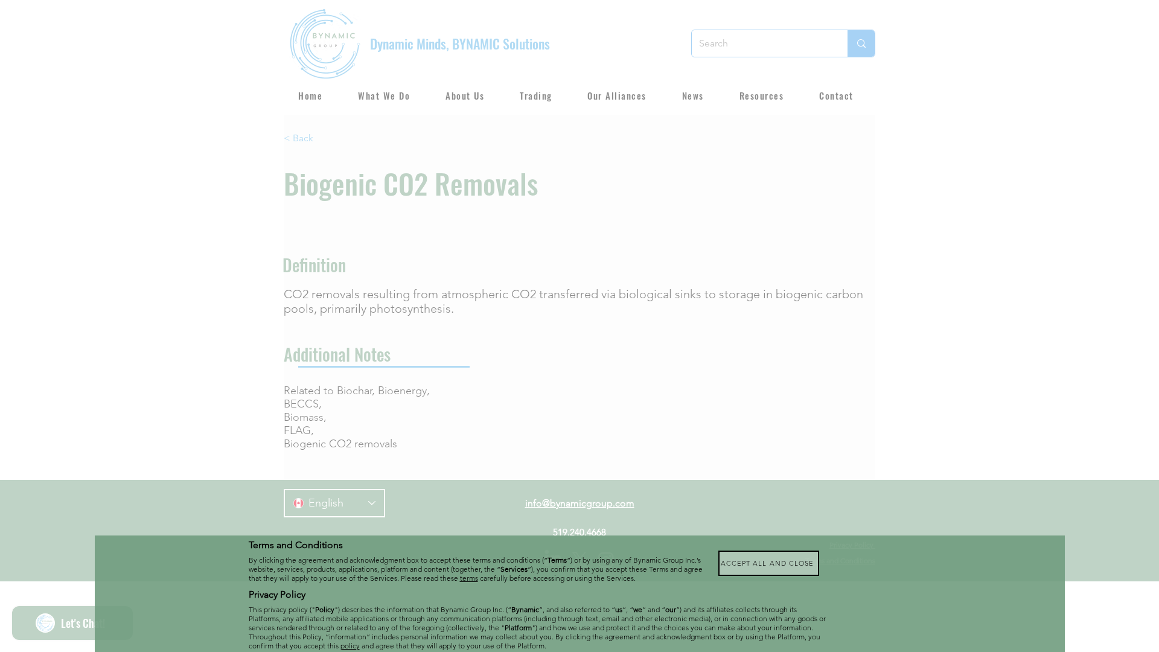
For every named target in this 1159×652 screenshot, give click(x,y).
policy (350, 645)
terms (469, 578)
